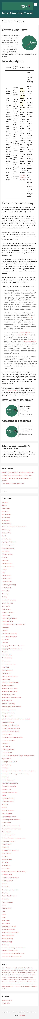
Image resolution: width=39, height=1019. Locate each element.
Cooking (4, 597)
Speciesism (5, 884)
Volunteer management (9, 926)
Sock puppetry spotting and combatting (14, 871)
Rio (13, 984)
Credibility (23, 970)
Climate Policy (6, 575)
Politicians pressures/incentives (11, 819)
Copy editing (6, 606)
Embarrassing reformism (17, 972)
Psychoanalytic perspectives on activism (14, 838)
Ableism (4, 505)
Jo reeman (25, 974)
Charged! (4, 569)
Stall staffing (6, 887)
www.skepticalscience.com (23, 177)
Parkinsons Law (31, 979)
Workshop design (7, 942)
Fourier (29, 317)
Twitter (4, 914)
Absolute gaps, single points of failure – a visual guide (18, 472)
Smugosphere (6, 865)
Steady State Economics (9, 896)
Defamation (5, 627)
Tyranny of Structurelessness (22, 986)
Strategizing (5, 899)
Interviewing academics (9, 710)
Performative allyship (7, 981)
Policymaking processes (9, 816)
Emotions (5, 643)
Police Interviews (7, 813)
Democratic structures (31, 970)
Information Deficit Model (10, 688)
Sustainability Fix (11, 986)
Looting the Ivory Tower (9, 762)
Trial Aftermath (6, 908)
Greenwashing (6, 679)
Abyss (7, 967)
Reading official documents (10, 850)
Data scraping (6, 615)
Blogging (4, 557)
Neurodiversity (6, 789)
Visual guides (6, 923)
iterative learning (18, 974)
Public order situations (8, 841)
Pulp (11, 984)
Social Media (6, 868)
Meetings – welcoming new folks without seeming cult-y (19, 771)
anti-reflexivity (24, 967)
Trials (3, 911)
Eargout (9, 972)
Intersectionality (7, 700)
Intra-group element (8, 713)
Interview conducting (8, 704)
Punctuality (5, 847)
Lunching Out (5, 977)
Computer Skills (6, 588)
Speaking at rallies (7, 881)
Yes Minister (5, 988)
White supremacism (8, 935)
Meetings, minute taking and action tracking (15, 774)
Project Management (8, 835)
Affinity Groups (6, 530)
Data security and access (9, 618)
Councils (19, 970)
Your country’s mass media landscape (13, 953)
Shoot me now (25, 984)
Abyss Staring (6, 508)
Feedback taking (7, 658)
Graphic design (6, 673)
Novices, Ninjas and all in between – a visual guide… (17, 475)
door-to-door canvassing (9, 633)
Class (3, 572)
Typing (4, 917)
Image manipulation (8, 685)
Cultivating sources (7, 612)
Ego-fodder (5, 639)
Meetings (5, 768)
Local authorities (7, 752)
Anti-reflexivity (6, 539)
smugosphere (32, 984)
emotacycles (26, 972)
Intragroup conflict (7, 716)
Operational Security (8, 798)
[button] (36, 3)
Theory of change (7, 902)
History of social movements (10, 682)
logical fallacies (6, 758)
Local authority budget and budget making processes (18, 755)
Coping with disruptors (9, 600)
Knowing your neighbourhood (11, 728)
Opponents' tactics (7, 801)
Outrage (26, 979)
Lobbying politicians (8, 749)
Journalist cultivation (8, 722)
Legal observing (7, 734)
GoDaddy (22, 1015)
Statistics (5, 893)
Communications (7, 581)
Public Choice (30, 981)
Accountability (6, 514)
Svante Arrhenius (29, 341)
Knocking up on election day (10, 725)
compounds (13, 970)
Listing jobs (5, 743)
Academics (5, 511)
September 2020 (7, 1000)
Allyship (4, 536)
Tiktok (4, 905)
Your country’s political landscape (12, 956)
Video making (6, 920)
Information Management (10, 691)
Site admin (5, 862)
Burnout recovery (7, 563)
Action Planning (6, 524)
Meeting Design (7, 765)
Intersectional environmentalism (11, 697)
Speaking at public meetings (10, 877)
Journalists (30, 974)
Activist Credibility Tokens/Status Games (14, 527)
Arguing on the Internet (9, 542)
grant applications (7, 670)
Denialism (5, 630)
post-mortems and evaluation (11, 826)
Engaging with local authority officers (13, 646)
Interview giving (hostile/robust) (11, 707)
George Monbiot (10, 974)
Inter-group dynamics (8, 694)
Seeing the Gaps (7, 859)
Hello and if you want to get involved (13, 483)
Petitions (4, 807)
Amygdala (18, 967)
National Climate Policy (9, 786)
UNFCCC (31, 986)
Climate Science (6, 578)
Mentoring (5, 777)
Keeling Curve (12, 390)
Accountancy (6, 517)
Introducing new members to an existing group (16, 719)
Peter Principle (16, 981)
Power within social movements (11, 829)
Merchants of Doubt (13, 977)
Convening (5, 594)
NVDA (4, 795)
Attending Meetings (8, 548)
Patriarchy (5, 804)
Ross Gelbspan (18, 984)
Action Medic (6, 520)
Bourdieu (30, 967)
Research (4, 856)
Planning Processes (8, 810)
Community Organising (9, 585)
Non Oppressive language (10, 792)
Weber (35, 986)
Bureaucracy (5, 560)
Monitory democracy (24, 977)
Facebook (5, 652)
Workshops (5, 945)
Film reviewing (6, 661)
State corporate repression (10, 890)
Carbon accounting (7, 566)
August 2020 (6, 1003)
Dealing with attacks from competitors (13, 624)
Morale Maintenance (8, 780)
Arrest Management (8, 545)
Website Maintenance (8, 929)
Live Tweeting (6, 746)
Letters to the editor (8, 740)
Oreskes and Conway (19, 979)
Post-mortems (6, 823)
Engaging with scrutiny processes (12, 649)
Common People (6, 970)
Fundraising (5, 667)
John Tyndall (22, 335)
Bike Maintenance (7, 554)
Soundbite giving (7, 874)
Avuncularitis (5, 551)
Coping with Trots (7, 603)
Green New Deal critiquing (10, 676)
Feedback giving (7, 655)
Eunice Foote (25, 332)
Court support (6, 609)
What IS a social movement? (10, 932)
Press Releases (6, 832)
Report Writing (6, 853)
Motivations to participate (10, 783)
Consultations (6, 591)
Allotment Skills (6, 533)
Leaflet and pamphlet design (10, 731)
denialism (4, 972)
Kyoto (34, 974)
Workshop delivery (7, 938)
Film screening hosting (8, 664)
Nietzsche (11, 979)
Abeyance (5, 502)
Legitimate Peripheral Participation (12, 737)
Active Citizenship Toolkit (17, 13)
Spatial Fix (4, 986)
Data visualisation (7, 621)
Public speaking (6, 844)
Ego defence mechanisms (9, 636)
